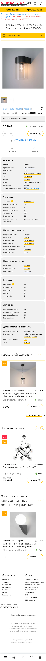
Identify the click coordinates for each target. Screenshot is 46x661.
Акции (4, 592)
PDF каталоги (30, 600)
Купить (33, 133)
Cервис (29, 575)
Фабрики (5, 582)
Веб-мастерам (30, 590)
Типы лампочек (31, 597)
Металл (27, 265)
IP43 (25, 339)
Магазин (32, 334)
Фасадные (5, 16)
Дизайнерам (30, 592)
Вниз (26, 252)
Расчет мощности (32, 188)
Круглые (27, 342)
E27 (25, 213)
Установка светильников (34, 582)
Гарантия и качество (32, 585)
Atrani (26, 170)
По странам (6, 585)
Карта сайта (6, 595)
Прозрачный (29, 182)
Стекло (26, 185)
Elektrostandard (12, 108)
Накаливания (29, 201)
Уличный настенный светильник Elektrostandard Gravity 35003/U (19, 545)
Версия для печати (42, 108)
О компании (8, 575)
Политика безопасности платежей (23, 615)
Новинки (5, 590)
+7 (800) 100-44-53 (12, 10)
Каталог (13, 14)
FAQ (26, 595)
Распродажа (6, 587)
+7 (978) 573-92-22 (34, 10)
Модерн (27, 179)
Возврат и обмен (31, 587)
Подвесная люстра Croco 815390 (19, 467)
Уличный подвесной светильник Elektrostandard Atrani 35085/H (19, 395)
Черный (38, 182)
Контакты (5, 579)
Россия (27, 108)
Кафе (26, 334)
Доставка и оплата (32, 579)
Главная (4, 14)
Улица (31, 331)
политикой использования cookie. (23, 631)
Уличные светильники (28, 14)
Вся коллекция (34, 415)
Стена (26, 331)
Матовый (27, 271)
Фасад (34, 336)
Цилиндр (27, 249)
